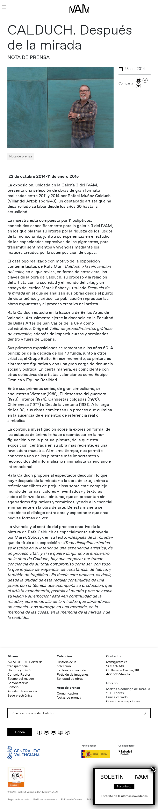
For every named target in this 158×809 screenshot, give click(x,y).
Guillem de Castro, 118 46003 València (122, 672)
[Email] (138, 80)
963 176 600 (115, 666)
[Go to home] (17, 752)
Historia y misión (19, 670)
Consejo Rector (18, 675)
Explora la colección (71, 670)
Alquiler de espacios (22, 691)
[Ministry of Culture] (97, 754)
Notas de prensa (69, 698)
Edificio (13, 687)
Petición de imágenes (73, 675)
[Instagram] (60, 732)
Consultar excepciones (123, 701)
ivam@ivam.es (117, 662)
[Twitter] (138, 86)
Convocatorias (18, 683)
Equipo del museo (20, 679)
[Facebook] (145, 80)
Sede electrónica (19, 695)
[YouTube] (53, 732)
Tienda (20, 732)
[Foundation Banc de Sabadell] (125, 752)
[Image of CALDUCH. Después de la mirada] (60, 107)
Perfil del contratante (45, 799)
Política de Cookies (71, 799)
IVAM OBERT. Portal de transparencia (25, 664)
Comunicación (67, 693)
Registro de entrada (18, 799)
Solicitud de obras (70, 679)
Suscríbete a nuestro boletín (32, 713)
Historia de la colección (66, 664)
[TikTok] (67, 732)
